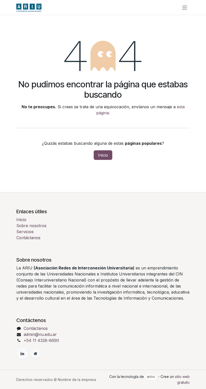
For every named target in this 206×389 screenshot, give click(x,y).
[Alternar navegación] (185, 7)
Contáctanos (28, 237)
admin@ (31, 334)
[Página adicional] (35, 353)
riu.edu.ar (48, 334)
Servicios (25, 231)
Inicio (103, 155)
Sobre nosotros (31, 225)
